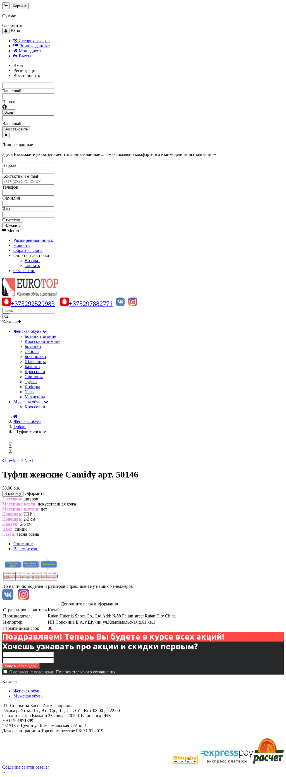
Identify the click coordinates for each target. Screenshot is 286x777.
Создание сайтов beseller (25, 767)
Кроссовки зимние (42, 341)
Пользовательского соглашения (85, 672)
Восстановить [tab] (26, 75)
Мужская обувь (27, 696)
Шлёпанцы (35, 361)
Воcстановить (16, 129)
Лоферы (32, 386)
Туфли (31, 381)
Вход (8, 112)
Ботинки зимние (40, 336)
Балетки (32, 366)
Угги (29, 391)
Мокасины (35, 396)
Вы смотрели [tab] (26, 548)
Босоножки (35, 356)
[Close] (5, 135)
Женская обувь (27, 691)
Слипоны (34, 376)
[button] (11, 460)
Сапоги (32, 351)
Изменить (12, 225)
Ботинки (33, 346)
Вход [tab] (18, 65)
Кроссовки (35, 371)
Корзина (20, 6)
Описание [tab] (23, 543)
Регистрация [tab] (25, 70)
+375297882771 (91, 303)
